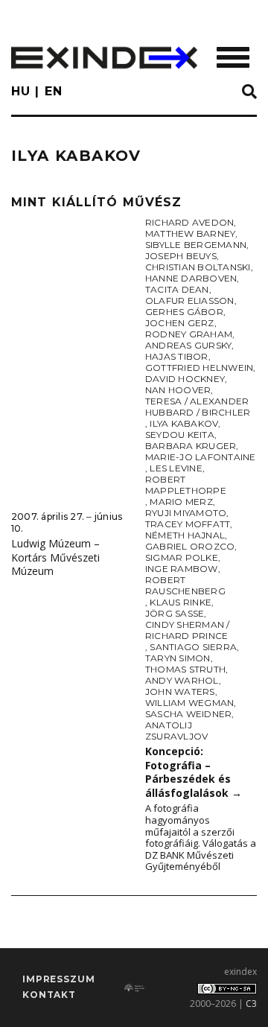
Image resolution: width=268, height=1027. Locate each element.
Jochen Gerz (179, 322)
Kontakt (49, 994)
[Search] (249, 92)
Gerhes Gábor (184, 311)
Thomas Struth (185, 669)
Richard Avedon (189, 222)
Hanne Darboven (191, 278)
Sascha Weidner (188, 713)
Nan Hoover (178, 389)
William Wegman (189, 702)
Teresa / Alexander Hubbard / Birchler (197, 406)
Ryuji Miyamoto (185, 512)
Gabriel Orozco (189, 546)
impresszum (58, 979)
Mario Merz (181, 501)
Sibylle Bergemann (195, 244)
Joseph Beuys (181, 255)
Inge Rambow (181, 568)
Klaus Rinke (180, 602)
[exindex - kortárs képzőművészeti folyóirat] (104, 57)
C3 (251, 1003)
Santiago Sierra (193, 646)
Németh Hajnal (185, 535)
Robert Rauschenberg (185, 585)
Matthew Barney (190, 233)
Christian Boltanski (198, 267)
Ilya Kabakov (184, 423)
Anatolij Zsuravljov (176, 730)
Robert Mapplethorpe (185, 485)
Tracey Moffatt (187, 524)
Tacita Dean (177, 289)
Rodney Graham (188, 334)
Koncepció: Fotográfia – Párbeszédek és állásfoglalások (193, 772)
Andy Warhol (182, 680)
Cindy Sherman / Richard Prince (187, 630)
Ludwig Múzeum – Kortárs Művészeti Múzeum (55, 557)
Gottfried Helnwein (199, 367)
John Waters (180, 691)
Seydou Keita (179, 434)
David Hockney (185, 378)
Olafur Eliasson (189, 300)
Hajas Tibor (176, 356)
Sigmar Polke (181, 557)
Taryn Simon (178, 658)
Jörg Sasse (174, 613)
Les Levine (176, 468)
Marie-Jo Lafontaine (200, 456)
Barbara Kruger (190, 445)
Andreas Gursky (188, 345)
